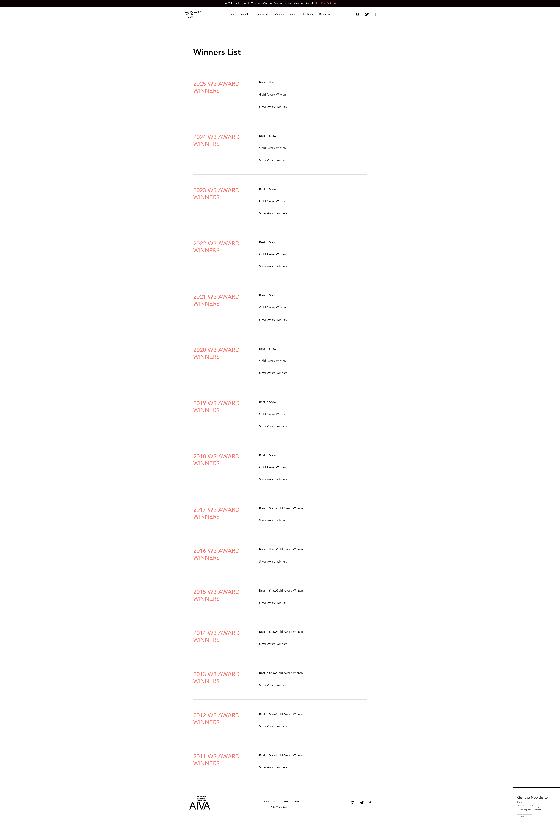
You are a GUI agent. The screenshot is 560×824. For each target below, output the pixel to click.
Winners (279, 14)
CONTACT (286, 801)
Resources (324, 14)
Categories (263, 14)
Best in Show (267, 82)
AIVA (297, 801)
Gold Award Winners (273, 95)
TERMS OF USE (270, 801)
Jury (292, 14)
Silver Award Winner (272, 603)
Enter (232, 14)
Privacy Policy (546, 808)
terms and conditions (528, 808)
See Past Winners (326, 3)
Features (308, 14)
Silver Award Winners (273, 107)
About (244, 14)
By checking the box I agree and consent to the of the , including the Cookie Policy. (537, 808)
